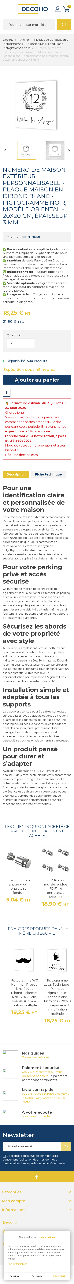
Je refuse (15, 1276)
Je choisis (37, 1276)
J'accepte (59, 1276)
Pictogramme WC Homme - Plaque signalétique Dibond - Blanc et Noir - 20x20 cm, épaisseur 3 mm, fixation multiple (24, 993)
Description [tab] (16, 474)
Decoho (8, 39)
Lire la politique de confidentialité (43, 1163)
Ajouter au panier (37, 380)
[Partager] (6, 393)
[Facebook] (36, 1176)
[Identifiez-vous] (58, 9)
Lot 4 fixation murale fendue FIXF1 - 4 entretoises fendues (55, 889)
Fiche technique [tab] (48, 474)
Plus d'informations (17, 1264)
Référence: (14, 237)
